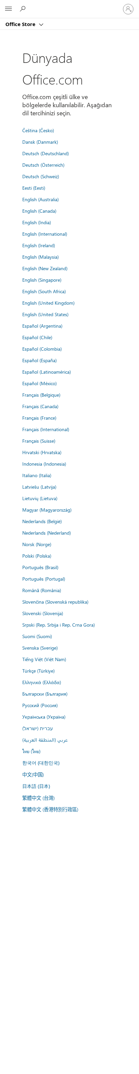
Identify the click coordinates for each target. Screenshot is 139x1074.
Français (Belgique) (41, 394)
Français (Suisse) (38, 440)
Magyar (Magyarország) (47, 509)
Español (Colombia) (42, 348)
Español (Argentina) (42, 325)
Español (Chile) (37, 337)
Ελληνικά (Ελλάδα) (41, 682)
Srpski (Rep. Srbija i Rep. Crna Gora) (58, 624)
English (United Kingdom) (48, 302)
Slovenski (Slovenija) (42, 613)
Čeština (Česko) (38, 130)
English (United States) (45, 314)
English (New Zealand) (44, 268)
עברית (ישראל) (37, 728)
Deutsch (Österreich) (43, 164)
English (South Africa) (44, 291)
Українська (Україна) (43, 716)
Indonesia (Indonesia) (44, 463)
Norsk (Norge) (36, 544)
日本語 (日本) (36, 786)
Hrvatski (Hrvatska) (41, 452)
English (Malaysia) (40, 256)
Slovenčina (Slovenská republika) (55, 601)
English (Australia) (40, 199)
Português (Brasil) (40, 567)
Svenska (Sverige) (40, 647)
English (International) (44, 233)
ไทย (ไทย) (31, 751)
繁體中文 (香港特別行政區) (50, 809)
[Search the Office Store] (23, 8)
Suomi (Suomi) (37, 636)
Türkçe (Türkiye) (38, 670)
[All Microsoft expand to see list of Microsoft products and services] (8, 9)
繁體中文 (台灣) (38, 797)
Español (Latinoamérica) (46, 371)
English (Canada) (39, 210)
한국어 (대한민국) (40, 763)
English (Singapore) (41, 279)
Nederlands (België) (42, 521)
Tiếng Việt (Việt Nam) (44, 659)
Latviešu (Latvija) (39, 486)
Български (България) (44, 693)
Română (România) (41, 590)
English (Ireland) (38, 245)
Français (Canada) (40, 406)
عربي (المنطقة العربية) (45, 739)
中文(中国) (33, 774)
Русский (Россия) (40, 705)
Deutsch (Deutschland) (45, 153)
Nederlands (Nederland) (46, 532)
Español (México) (39, 383)
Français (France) (39, 417)
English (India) (36, 222)
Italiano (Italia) (36, 475)
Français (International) (45, 429)
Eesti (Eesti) (33, 187)
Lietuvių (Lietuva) (39, 498)
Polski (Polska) (36, 555)
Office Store (21, 24)
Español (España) (39, 360)
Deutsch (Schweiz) (40, 176)
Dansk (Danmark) (40, 141)
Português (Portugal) (43, 578)
